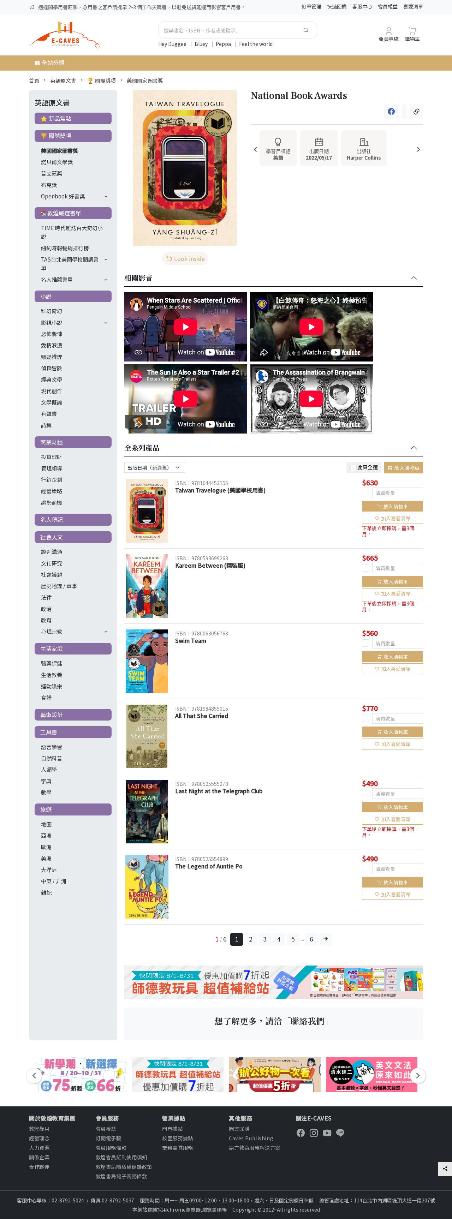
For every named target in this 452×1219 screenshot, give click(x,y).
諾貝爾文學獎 (57, 162)
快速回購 (337, 6)
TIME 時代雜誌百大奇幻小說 (72, 232)
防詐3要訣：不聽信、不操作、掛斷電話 (81, 7)
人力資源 (39, 1147)
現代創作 (51, 391)
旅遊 (46, 809)
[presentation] (255, 150)
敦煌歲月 (39, 1128)
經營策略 (51, 491)
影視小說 (51, 322)
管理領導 (51, 468)
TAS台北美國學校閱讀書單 (70, 263)
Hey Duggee (173, 43)
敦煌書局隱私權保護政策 (124, 1166)
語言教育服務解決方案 (254, 1147)
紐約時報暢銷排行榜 (65, 248)
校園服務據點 (177, 1138)
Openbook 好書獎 (63, 196)
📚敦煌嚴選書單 (60, 213)
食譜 (46, 697)
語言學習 (51, 747)
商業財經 (51, 442)
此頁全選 (367, 467)
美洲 (46, 858)
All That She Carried (201, 715)
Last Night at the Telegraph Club (219, 791)
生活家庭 (51, 648)
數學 (46, 792)
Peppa (224, 43)
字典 (46, 781)
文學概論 (51, 402)
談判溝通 (51, 551)
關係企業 (39, 1157)
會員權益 (388, 6)
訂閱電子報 (108, 1138)
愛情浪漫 (51, 345)
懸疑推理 (51, 356)
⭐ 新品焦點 (55, 118)
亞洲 (46, 835)
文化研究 (51, 563)
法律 (46, 597)
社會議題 (51, 574)
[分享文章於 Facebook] (391, 111)
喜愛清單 (413, 6)
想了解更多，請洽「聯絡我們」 (273, 1021)
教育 (46, 620)
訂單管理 (311, 6)
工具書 (48, 732)
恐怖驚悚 (51, 333)
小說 (46, 296)
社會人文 (51, 537)
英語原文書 (63, 80)
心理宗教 (51, 631)
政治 (46, 609)
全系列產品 (142, 448)
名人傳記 (51, 519)
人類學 (49, 769)
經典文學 (51, 379)
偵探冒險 (51, 368)
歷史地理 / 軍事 (59, 586)
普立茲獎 (51, 173)
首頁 (34, 80)
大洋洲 (49, 869)
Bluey (202, 43)
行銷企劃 (51, 479)
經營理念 (39, 1138)
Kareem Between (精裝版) (210, 565)
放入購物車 (407, 467)
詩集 (46, 425)
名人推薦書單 (57, 279)
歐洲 (46, 847)
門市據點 (172, 1128)
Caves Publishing (251, 1138)
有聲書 (49, 413)
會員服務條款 (111, 1147)
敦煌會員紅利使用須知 (121, 1157)
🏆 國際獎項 (101, 80)
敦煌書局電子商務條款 (121, 1176)
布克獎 (49, 185)
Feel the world (256, 43)
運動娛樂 (51, 686)
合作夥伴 (39, 1166)
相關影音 (138, 278)
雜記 (46, 892)
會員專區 (389, 38)
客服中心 (362, 6)
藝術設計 (51, 714)
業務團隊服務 (177, 1147)
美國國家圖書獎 (145, 80)
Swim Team (190, 640)
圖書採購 (239, 1128)
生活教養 (51, 675)
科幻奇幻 (51, 311)
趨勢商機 (51, 502)
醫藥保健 (51, 663)
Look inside (189, 258)
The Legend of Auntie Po (209, 866)
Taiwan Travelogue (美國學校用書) (220, 490)
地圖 (46, 824)
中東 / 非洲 (53, 881)
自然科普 (51, 758)
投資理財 (51, 456)
